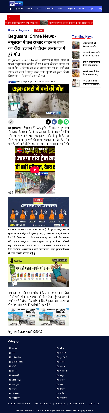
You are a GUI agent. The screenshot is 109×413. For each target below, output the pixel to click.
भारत (39, 8)
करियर (61, 348)
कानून (61, 375)
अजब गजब (63, 370)
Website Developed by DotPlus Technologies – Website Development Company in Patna (54, 410)
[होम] (15, 3)
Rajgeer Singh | (28, 82)
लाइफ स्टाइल (16, 380)
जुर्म (13, 352)
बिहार (13, 389)
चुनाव (18, 8)
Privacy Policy (77, 403)
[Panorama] (38, 317)
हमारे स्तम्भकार (17, 361)
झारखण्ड (15, 393)
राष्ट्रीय (61, 393)
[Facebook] (54, 122)
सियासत (62, 361)
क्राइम (60, 8)
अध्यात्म (62, 366)
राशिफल (62, 352)
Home (11, 30)
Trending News (82, 36)
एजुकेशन (71, 8)
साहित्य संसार (16, 357)
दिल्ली (62, 389)
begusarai (24, 30)
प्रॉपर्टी (13, 366)
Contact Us (94, 403)
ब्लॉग (61, 384)
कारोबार (14, 348)
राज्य (28, 8)
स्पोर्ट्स (91, 8)
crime (39, 30)
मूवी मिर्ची (63, 357)
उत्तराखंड (63, 398)
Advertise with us (42, 403)
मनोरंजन (48, 8)
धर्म (80, 8)
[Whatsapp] (60, 122)
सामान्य (62, 380)
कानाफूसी (15, 384)
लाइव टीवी (15, 375)
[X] (48, 122)
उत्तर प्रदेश (15, 398)
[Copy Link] (11, 122)
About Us (60, 403)
